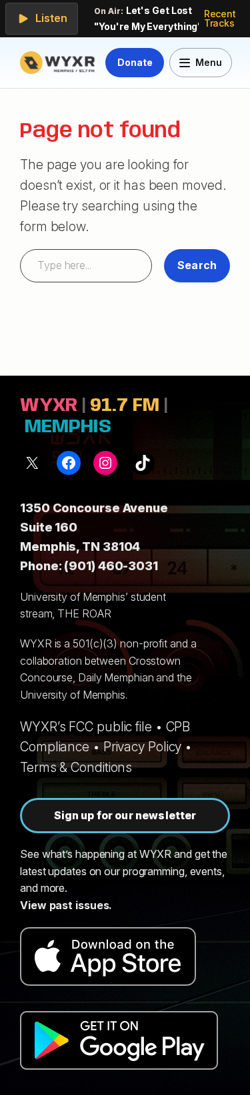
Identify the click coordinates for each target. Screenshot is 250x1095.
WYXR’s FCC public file (86, 727)
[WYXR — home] (59, 62)
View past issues (64, 905)
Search (197, 265)
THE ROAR (84, 613)
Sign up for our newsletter (125, 815)
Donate (134, 62)
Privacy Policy (142, 747)
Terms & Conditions (76, 767)
